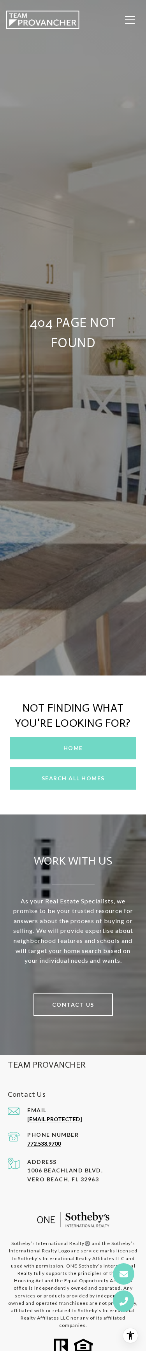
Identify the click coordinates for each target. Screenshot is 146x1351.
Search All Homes (73, 778)
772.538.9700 (44, 1143)
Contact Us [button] (73, 1004)
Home (73, 748)
